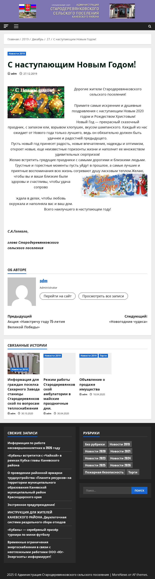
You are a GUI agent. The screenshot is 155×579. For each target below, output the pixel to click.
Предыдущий (36, 321)
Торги (103, 355)
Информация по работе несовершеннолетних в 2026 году (34, 445)
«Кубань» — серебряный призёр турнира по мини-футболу (33, 532)
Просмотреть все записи (103, 296)
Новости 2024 (120, 458)
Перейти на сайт (58, 296)
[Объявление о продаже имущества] (95, 363)
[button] (6, 26)
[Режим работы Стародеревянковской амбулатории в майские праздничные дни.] (59, 363)
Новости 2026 (120, 465)
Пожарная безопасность (104, 472)
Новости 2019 (17, 53)
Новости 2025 (95, 465)
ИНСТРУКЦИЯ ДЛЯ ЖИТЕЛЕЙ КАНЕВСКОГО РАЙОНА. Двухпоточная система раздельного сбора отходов (37, 517)
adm (14, 73)
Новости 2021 (120, 451)
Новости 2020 (95, 451)
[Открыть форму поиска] (149, 26)
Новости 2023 (95, 458)
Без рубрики (95, 444)
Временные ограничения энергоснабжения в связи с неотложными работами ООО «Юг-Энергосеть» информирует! (36, 549)
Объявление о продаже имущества (92, 384)
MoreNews (119, 575)
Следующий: (128, 319)
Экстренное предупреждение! (31, 504)
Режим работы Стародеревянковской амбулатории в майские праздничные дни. (59, 393)
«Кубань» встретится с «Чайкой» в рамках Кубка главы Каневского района (35, 460)
